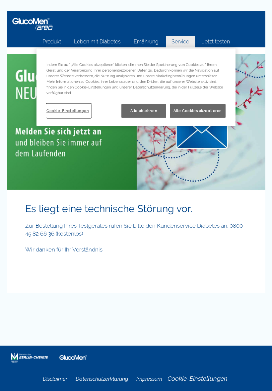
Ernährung (146, 41)
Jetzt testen (216, 41)
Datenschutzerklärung (102, 379)
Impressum (149, 379)
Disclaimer (55, 379)
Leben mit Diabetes (97, 41)
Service (180, 41)
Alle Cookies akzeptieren (197, 110)
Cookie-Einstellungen (67, 110)
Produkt (51, 41)
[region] (136, 87)
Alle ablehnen (143, 110)
